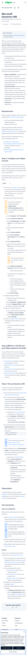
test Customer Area (9, 546)
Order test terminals (10, 369)
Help (16, 625)
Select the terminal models (11, 365)
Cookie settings (13, 651)
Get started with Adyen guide (15, 117)
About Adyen (5, 620)
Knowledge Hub (19, 623)
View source (5, 24)
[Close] (24, 631)
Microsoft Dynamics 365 (16, 35)
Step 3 (9, 594)
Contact (4, 625)
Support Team (14, 318)
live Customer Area (19, 412)
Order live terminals (12, 574)
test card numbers (13, 517)
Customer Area (15, 187)
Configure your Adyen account (12, 141)
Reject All (19, 648)
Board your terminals (10, 373)
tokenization (5, 494)
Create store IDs (9, 361)
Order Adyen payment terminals (12, 143)
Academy (17, 620)
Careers (4, 623)
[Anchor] (0, 111)
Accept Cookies (7, 648)
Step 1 (12, 584)
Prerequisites (18, 594)
